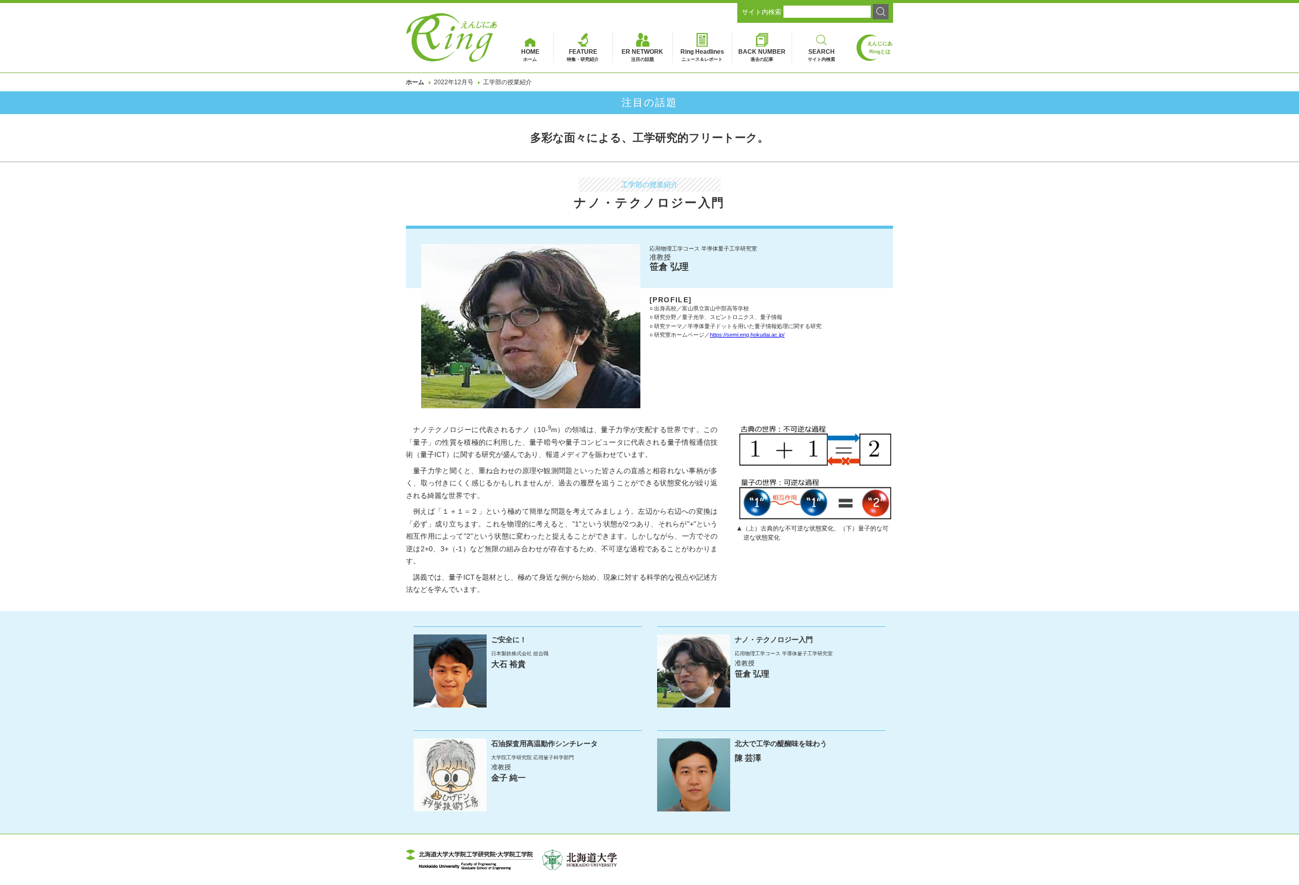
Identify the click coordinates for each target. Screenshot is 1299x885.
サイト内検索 (761, 12)
